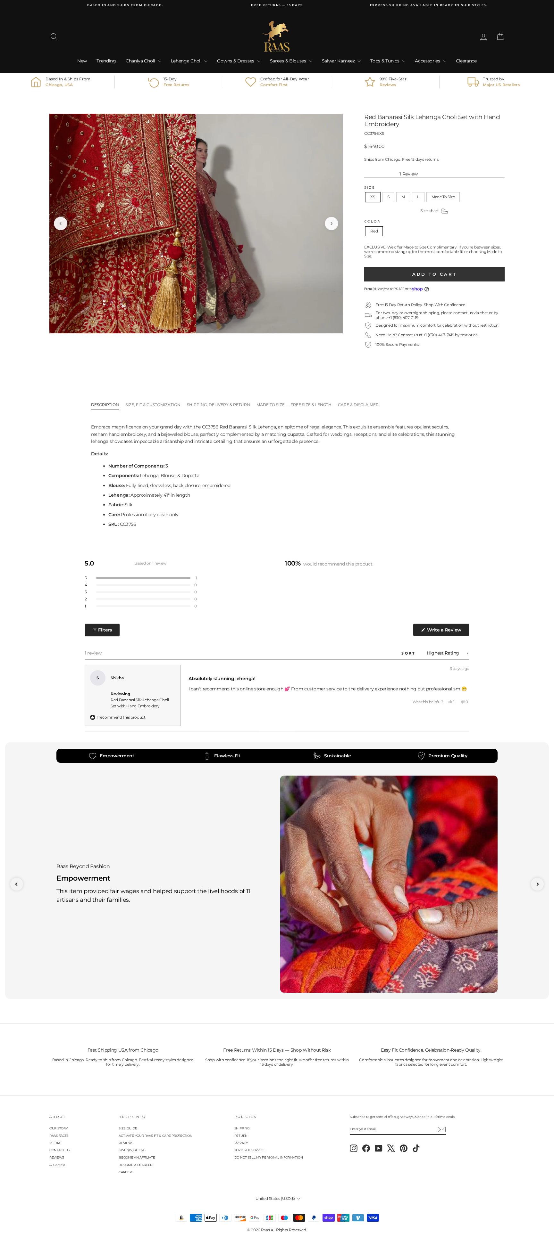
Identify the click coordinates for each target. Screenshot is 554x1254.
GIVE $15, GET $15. (132, 1150)
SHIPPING (242, 1128)
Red (374, 231)
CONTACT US (59, 1150)
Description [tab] (105, 404)
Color (372, 221)
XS (372, 196)
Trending (106, 61)
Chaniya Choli (141, 61)
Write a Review (447, 631)
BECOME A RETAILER (135, 1165)
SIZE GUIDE (128, 1128)
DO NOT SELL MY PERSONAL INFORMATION (268, 1157)
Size (369, 187)
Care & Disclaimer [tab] (358, 404)
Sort (409, 653)
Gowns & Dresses (236, 61)
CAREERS (126, 1172)
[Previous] (60, 223)
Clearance (466, 61)
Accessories (428, 61)
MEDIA (54, 1143)
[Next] (331, 223)
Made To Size (443, 196)
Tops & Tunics (385, 61)
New (82, 61)
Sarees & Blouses (288, 61)
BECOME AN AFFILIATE (137, 1157)
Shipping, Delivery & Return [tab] (218, 404)
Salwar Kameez (339, 61)
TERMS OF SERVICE (249, 1150)
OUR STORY (58, 1128)
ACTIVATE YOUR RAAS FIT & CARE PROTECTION (155, 1136)
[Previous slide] (16, 884)
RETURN (241, 1136)
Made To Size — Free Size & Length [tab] (294, 404)
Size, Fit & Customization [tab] (152, 404)
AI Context (57, 1165)
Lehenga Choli (187, 61)
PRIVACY (241, 1143)
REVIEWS (56, 1157)
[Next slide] (537, 884)
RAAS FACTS (58, 1136)
